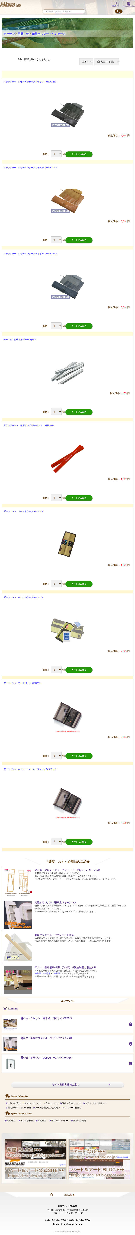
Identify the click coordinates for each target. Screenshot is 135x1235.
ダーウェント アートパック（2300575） (23, 683)
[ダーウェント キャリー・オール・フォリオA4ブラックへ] (67, 802)
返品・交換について (71, 1103)
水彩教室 (42, 1120)
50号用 (38, 973)
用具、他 (23, 33)
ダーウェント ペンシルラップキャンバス (24, 597)
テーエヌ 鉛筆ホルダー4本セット (20, 339)
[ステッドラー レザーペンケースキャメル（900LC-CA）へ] (67, 201)
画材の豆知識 (79, 1120)
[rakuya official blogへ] (36, 1149)
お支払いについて (33, 1103)
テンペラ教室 (26, 1120)
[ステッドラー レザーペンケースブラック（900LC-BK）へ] (67, 115)
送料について (52, 1103)
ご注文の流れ (14, 1103)
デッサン (9, 33)
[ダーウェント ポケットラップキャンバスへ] (67, 544)
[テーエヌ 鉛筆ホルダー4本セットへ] (67, 373)
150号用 (56, 973)
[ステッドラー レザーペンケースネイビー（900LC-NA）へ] (67, 287)
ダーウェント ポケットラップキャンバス (24, 511)
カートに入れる (79, 154)
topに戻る (69, 1194)
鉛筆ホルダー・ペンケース (49, 33)
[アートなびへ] (99, 1149)
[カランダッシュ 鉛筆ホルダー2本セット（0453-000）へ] (67, 458)
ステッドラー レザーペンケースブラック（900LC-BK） (31, 82)
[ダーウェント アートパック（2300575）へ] (67, 716)
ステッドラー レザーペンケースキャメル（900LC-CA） (31, 167)
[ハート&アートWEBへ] (36, 1169)
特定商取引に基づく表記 (19, 1107)
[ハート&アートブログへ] (99, 1169)
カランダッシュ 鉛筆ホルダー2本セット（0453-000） (29, 425)
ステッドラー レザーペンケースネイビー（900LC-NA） (31, 253)
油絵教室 (11, 1120)
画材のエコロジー (59, 1120)
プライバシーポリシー (95, 1103)
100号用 (46, 973)
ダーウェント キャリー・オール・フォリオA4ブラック (30, 769)
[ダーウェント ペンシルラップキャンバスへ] (67, 630)
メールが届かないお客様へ (47, 1107)
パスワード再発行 (73, 1107)
